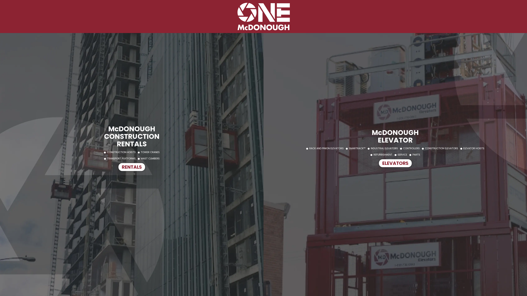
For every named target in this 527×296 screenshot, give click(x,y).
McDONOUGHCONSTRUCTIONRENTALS (131, 136)
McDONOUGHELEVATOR (395, 136)
